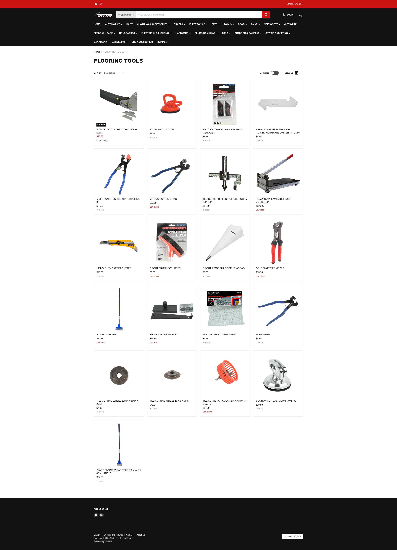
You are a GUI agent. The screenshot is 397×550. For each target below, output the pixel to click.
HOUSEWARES (127, 33)
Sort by (97, 73)
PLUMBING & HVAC (205, 33)
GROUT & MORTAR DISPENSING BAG (224, 268)
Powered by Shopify (103, 541)
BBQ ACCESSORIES (142, 42)
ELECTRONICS (197, 24)
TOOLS (228, 24)
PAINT (254, 24)
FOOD (241, 24)
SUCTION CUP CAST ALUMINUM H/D (276, 400)
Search (97, 535)
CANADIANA (100, 42)
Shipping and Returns (113, 535)
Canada (294, 4)
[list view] (301, 73)
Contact (129, 535)
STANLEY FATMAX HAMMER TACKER (117, 129)
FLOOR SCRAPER (106, 334)
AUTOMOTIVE (113, 24)
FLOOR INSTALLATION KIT (164, 334)
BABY (129, 24)
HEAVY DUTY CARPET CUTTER (113, 268)
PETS (215, 24)
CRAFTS (178, 24)
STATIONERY (271, 24)
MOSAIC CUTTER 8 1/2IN (163, 199)
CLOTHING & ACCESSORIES (152, 24)
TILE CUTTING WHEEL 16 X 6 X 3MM (169, 400)
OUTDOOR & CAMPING (247, 33)
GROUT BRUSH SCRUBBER (165, 268)
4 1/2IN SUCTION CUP (162, 129)
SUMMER (162, 42)
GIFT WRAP (290, 24)
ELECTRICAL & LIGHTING (155, 33)
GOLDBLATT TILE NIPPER (270, 268)
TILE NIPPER (263, 334)
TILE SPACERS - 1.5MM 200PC (219, 334)
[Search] (266, 14)
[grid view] (297, 73)
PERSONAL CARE (103, 33)
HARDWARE (182, 33)
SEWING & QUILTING (276, 33)
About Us (141, 535)
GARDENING (119, 42)
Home (97, 24)
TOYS (225, 33)
